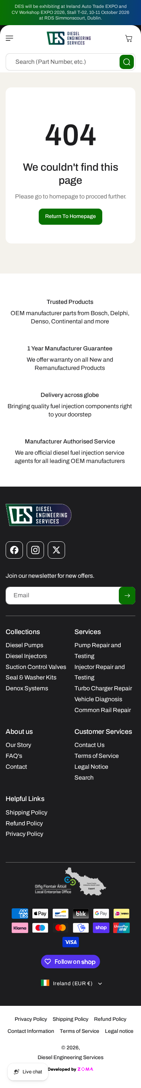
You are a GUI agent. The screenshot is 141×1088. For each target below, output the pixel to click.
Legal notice (119, 1031)
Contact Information (31, 1031)
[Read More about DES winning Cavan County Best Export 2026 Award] (70, 895)
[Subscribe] (127, 595)
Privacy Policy (31, 1019)
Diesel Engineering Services (70, 1057)
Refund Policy (110, 1019)
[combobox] (70, 62)
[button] (11, 38)
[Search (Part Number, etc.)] (127, 62)
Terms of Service (79, 1031)
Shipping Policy (70, 1019)
